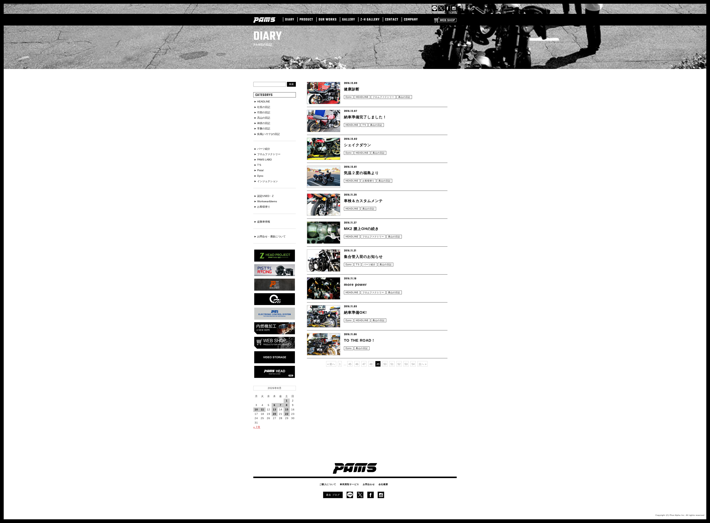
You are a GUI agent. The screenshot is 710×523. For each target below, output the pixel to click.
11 (262, 409)
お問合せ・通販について (271, 236)
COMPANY (411, 20)
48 (370, 364)
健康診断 (351, 89)
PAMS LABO (264, 159)
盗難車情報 (263, 221)
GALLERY (348, 20)
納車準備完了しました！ (365, 117)
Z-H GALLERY (370, 20)
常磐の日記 (263, 128)
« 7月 (256, 427)
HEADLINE (362, 97)
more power (355, 284)
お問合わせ (369, 484)
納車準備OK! (355, 312)
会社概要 (383, 484)
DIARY (289, 20)
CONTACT (391, 20)
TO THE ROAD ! (359, 340)
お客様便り (368, 181)
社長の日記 (263, 107)
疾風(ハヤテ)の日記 (268, 134)
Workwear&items (267, 201)
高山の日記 (404, 97)
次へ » (422, 364)
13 (274, 409)
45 (349, 364)
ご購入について (327, 484)
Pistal (260, 170)
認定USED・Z (265, 195)
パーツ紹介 (370, 264)
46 (356, 364)
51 (391, 364)
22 (286, 413)
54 (413, 364)
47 (363, 364)
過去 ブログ (333, 494)
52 (399, 364)
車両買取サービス (349, 484)
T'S (364, 125)
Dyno (349, 97)
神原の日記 (263, 123)
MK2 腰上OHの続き (361, 229)
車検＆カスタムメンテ (363, 201)
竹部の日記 (263, 112)
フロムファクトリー (383, 97)
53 (406, 364)
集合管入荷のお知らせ (363, 257)
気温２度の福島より (361, 173)
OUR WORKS (328, 20)
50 (384, 364)
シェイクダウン (357, 145)
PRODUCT (306, 20)
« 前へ (331, 364)
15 (286, 409)
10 (256, 409)
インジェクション (267, 181)
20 (274, 413)
